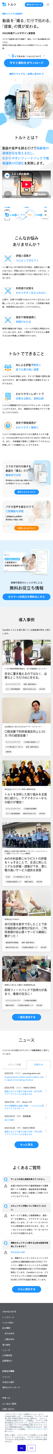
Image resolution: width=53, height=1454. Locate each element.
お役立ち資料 (8, 1382)
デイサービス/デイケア (13, 684)
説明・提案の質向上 (30, 684)
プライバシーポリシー (35, 1429)
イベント (6, 1377)
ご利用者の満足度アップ (31, 742)
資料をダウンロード (34, 5)
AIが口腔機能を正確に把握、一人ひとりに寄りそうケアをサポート (24, 1107)
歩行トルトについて (26, 492)
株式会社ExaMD (18, 1252)
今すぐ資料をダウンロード (27, 63)
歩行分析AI (9, 1333)
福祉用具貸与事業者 (12, 942)
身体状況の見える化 (29, 689)
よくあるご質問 (9, 1404)
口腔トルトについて (26, 528)
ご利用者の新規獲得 (30, 809)
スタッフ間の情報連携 (13, 689)
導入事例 (6, 1345)
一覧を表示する (26, 1017)
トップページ (8, 1317)
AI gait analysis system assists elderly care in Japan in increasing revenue (24, 1078)
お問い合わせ (8, 1409)
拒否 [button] (31, 1448)
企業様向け (7, 1361)
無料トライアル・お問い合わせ (25, 74)
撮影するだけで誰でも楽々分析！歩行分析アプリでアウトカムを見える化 (23, 1092)
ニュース (6, 1350)
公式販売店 (7, 1355)
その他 (8, 877)
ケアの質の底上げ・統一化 (14, 747)
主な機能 (6, 1328)
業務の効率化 (29, 882)
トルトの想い (8, 1322)
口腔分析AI (9, 1339)
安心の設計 (9, 1120)
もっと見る (26, 1144)
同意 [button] (21, 1448)
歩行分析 (42, 689)
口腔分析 (8, 752)
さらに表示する (26, 1289)
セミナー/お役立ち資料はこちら (26, 596)
